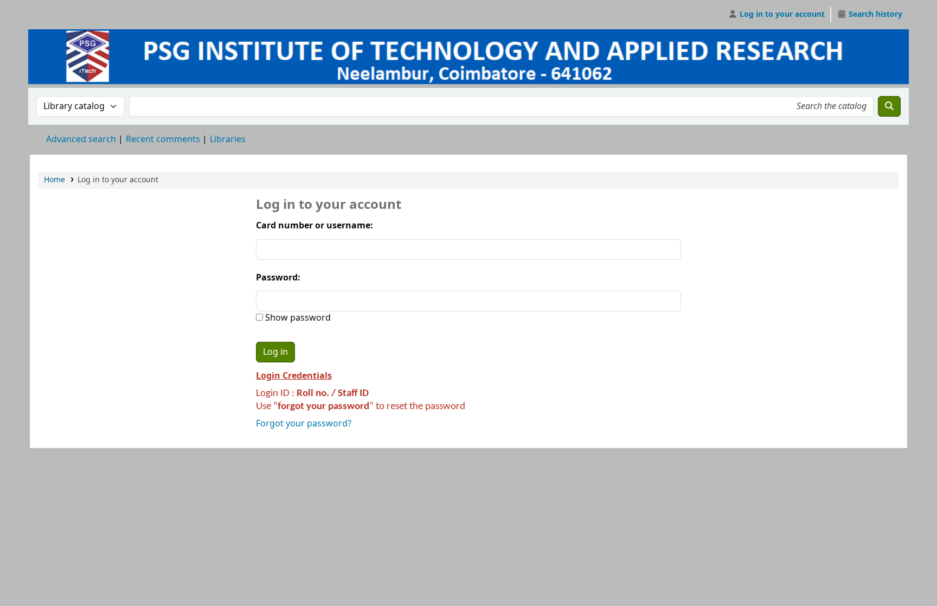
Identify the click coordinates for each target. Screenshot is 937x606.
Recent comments (163, 139)
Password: (278, 277)
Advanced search (81, 139)
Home (54, 180)
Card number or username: (314, 225)
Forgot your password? (303, 423)
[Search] (889, 106)
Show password (297, 317)
